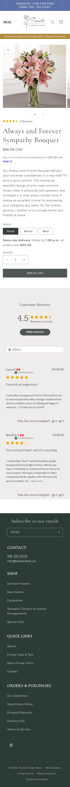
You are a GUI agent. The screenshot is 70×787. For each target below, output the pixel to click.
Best (46, 231)
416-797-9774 (17, 556)
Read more (37, 481)
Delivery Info (16, 721)
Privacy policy (25, 773)
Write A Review (35, 332)
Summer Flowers (18, 583)
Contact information (37, 779)
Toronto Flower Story (30, 768)
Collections (15, 600)
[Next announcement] (63, 5)
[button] (7, 22)
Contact (12, 671)
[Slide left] (27, 115)
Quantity (8, 252)
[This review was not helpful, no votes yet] (60, 421)
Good (10, 231)
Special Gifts (15, 622)
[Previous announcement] (7, 5)
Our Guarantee (17, 695)
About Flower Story (20, 663)
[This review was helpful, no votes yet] (53, 421)
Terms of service (46, 773)
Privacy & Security (19, 712)
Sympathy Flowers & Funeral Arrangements (26, 611)
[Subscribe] (58, 532)
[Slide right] (43, 115)
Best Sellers (15, 592)
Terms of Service (18, 729)
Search (12, 646)
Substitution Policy (20, 704)
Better (28, 231)
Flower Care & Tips (20, 654)
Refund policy (53, 768)
